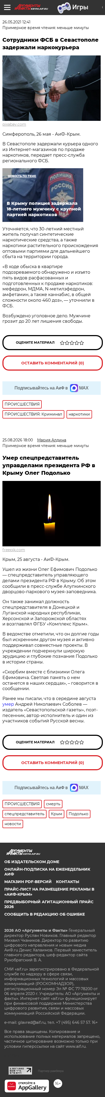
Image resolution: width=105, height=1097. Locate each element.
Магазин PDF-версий (28, 881)
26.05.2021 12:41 (16, 22)
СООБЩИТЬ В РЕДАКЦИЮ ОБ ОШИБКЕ (44, 914)
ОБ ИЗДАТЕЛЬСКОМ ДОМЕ (31, 861)
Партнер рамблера (51, 1071)
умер (8, 704)
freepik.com (13, 549)
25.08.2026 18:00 (17, 440)
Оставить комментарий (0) (52, 363)
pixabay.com (14, 124)
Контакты (67, 881)
